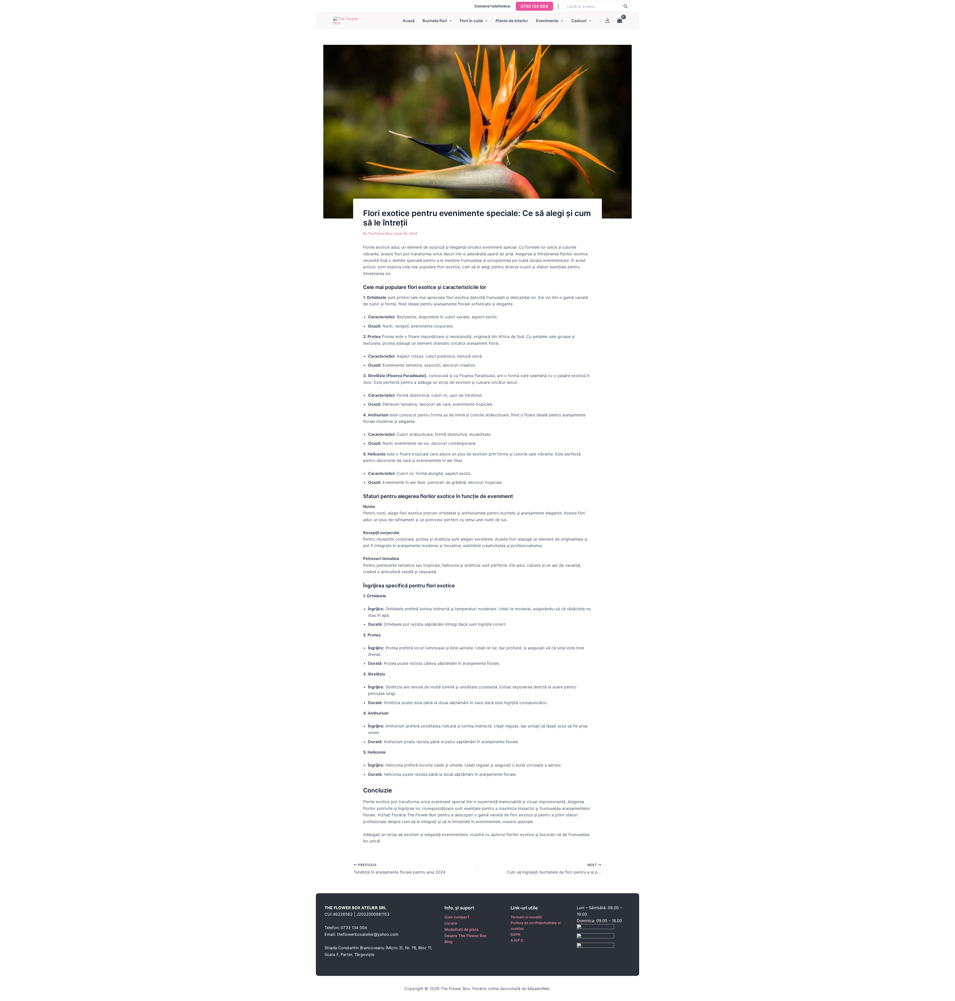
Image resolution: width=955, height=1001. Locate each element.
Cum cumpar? (456, 917)
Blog (448, 941)
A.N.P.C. (517, 940)
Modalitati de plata (461, 929)
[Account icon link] (607, 20)
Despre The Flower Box (465, 935)
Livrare (450, 923)
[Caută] (625, 6)
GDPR (515, 934)
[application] (449, 21)
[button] (534, 6)
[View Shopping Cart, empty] (622, 20)
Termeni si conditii (526, 917)
